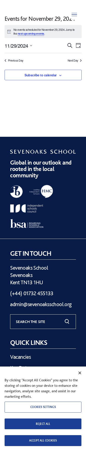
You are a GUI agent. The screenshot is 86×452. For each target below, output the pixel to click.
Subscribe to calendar (41, 75)
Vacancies (20, 357)
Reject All (43, 424)
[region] (43, 409)
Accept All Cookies (43, 440)
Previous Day (15, 60)
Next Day (73, 60)
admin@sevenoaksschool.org (41, 304)
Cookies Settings (43, 407)
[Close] (80, 373)
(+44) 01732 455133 (31, 293)
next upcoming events (31, 33)
